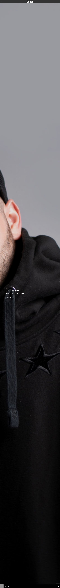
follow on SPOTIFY (10, 297)
